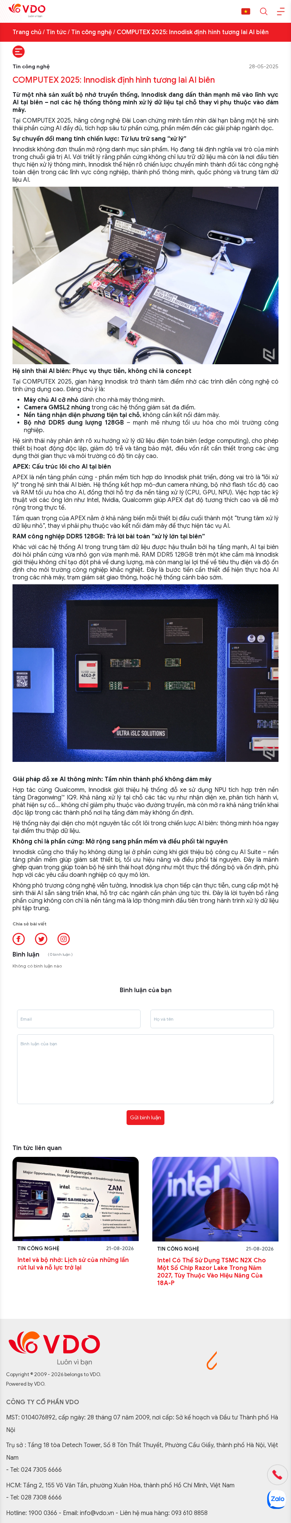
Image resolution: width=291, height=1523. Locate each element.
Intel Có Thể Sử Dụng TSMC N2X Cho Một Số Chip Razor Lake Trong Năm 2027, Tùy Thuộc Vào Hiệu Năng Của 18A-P (211, 1272)
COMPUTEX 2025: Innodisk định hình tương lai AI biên (193, 32)
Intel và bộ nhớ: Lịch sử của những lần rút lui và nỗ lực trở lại (73, 1263)
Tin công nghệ (91, 32)
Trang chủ (27, 32)
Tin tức (56, 32)
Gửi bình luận (145, 1117)
